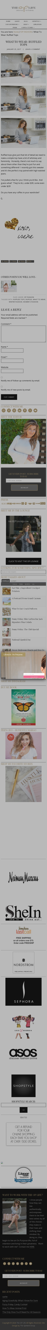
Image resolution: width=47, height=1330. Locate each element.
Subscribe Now (34, 677)
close (3, 678)
